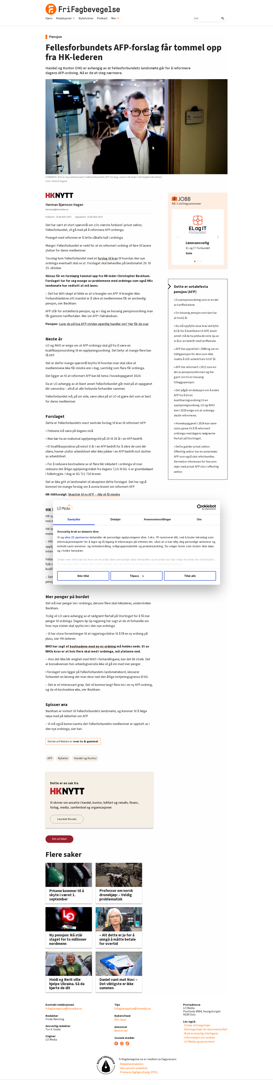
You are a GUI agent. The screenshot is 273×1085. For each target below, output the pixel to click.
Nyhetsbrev (86, 18)
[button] (218, 237)
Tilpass (134, 575)
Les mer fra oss (66, 819)
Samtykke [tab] (73, 519)
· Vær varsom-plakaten (133, 1068)
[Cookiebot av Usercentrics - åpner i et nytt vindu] (199, 507)
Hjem (49, 18)
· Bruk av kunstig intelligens (200, 1033)
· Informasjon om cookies (199, 1038)
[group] (198, 237)
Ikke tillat (83, 575)
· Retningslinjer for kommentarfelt (205, 1029)
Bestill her (121, 1031)
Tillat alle (190, 575)
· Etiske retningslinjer (196, 1025)
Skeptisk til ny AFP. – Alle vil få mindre (94, 494)
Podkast (102, 18)
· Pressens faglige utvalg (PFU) (138, 1072)
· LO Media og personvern (199, 1042)
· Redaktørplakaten (131, 1064)
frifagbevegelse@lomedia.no (64, 1009)
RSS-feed (120, 1020)
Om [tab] (199, 519)
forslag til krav (108, 258)
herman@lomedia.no (57, 209)
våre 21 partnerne (77, 537)
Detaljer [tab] (115, 519)
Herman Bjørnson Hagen (64, 204)
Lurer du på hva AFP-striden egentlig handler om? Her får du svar (104, 324)
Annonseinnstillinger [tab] (157, 519)
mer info (71, 559)
